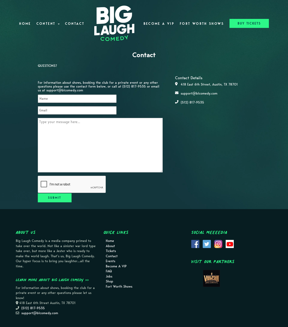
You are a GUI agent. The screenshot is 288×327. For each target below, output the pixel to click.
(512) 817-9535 (134, 86)
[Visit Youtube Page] (230, 243)
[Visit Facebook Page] (195, 243)
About (110, 246)
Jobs (109, 276)
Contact (75, 24)
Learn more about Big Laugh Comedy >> (52, 280)
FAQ (109, 271)
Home (25, 24)
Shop (109, 281)
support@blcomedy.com (64, 90)
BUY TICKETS (249, 23)
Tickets (111, 251)
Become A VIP (159, 24)
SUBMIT (54, 198)
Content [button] (46, 24)
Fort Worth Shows (202, 24)
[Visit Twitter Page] (207, 243)
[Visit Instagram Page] (218, 243)
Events (110, 261)
